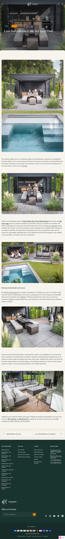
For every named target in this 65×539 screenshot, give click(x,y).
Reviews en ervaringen (24, 454)
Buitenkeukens (5, 449)
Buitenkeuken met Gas (7, 463)
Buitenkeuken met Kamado (6, 460)
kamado (24, 166)
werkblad (23, 297)
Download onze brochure (38, 462)
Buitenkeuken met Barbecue (6, 452)
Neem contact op (38, 449)
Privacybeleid (28, 536)
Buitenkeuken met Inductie (6, 466)
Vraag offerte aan (38, 452)
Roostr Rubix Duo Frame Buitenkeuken (36, 221)
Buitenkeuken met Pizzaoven (6, 480)
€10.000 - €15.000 (25, 26)
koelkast (11, 299)
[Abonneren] (34, 514)
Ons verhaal (21, 449)
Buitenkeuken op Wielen (6, 488)
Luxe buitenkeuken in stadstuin (45, 434)
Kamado (14, 26)
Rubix (6, 26)
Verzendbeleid (45, 536)
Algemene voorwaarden (36, 536)
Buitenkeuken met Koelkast (6, 474)
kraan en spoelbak (51, 226)
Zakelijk (36, 459)
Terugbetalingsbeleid (21, 536)
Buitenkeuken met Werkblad (6, 484)
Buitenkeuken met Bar (13, 434)
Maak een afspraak (39, 454)
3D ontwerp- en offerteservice (18, 419)
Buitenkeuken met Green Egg (6, 456)
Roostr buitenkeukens (11, 292)
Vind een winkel (38, 457)
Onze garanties (22, 452)
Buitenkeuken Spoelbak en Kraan (8, 470)
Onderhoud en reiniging (24, 457)
